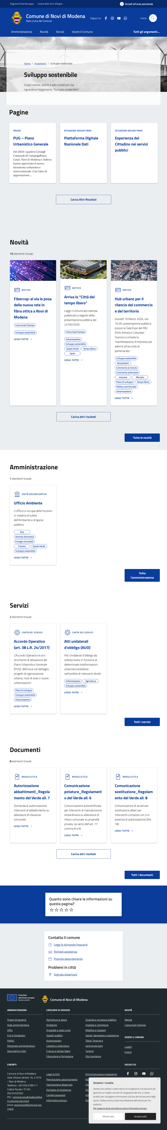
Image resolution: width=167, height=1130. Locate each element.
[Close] (158, 1079)
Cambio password (55, 1095)
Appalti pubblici (54, 1035)
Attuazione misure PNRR (77, 130)
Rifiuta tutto (108, 1116)
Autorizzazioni (53, 1041)
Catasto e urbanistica (57, 1046)
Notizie (128, 1020)
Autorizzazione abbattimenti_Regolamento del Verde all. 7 (32, 792)
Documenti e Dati (16, 1051)
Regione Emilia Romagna (22, 3)
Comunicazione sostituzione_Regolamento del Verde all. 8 (134, 792)
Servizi (60, 32)
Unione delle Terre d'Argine (50, 3)
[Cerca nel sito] (153, 18)
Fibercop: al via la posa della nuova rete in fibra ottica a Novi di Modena (33, 308)
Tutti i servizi (142, 722)
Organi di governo (16, 1020)
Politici (10, 1041)
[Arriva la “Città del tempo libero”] (83, 269)
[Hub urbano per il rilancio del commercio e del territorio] (134, 270)
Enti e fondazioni (16, 1035)
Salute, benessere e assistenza (102, 1035)
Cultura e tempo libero (58, 1051)
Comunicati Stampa (135, 1025)
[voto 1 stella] (51, 909)
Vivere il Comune (82, 32)
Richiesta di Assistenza (58, 1090)
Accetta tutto (140, 1116)
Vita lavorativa (93, 1056)
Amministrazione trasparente (101, 1074)
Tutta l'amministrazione (142, 575)
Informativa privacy (56, 1100)
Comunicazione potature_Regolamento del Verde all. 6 (83, 792)
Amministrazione (21, 32)
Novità (44, 32)
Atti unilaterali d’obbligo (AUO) (77, 644)
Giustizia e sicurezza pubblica (100, 1020)
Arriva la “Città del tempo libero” (79, 300)
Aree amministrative (18, 1025)
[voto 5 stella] (71, 909)
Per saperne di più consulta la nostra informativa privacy (120, 1108)
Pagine (17, 130)
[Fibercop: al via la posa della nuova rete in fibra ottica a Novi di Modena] (33, 270)
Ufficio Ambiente (28, 503)
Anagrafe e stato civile (58, 1030)
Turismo (89, 1051)
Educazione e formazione (59, 1056)
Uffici (10, 1030)
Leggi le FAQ (53, 1074)
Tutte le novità (142, 437)
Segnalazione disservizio (59, 1085)
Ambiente (51, 1025)
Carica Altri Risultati (84, 199)
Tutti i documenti (142, 875)
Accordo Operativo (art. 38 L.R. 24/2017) (31, 644)
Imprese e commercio (96, 1025)
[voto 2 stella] (56, 909)
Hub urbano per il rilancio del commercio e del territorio (134, 305)
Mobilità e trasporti (95, 1030)
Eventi (128, 1052)
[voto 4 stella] (66, 909)
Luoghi (128, 1047)
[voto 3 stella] (61, 909)
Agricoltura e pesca (56, 1020)
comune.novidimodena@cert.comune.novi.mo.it (24, 1099)
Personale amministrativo (21, 1046)
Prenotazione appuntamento (61, 1079)
